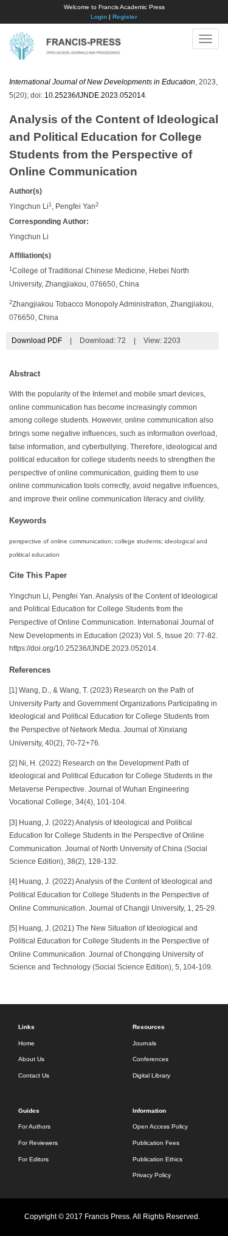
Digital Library (151, 1075)
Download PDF (37, 340)
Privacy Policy (152, 1175)
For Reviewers (38, 1142)
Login (99, 16)
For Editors (33, 1159)
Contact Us (33, 1075)
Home (26, 1043)
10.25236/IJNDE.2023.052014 (94, 95)
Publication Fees (156, 1142)
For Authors (34, 1126)
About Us (31, 1059)
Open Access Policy (160, 1126)
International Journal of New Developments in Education (102, 82)
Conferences (150, 1059)
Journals (144, 1043)
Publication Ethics (157, 1159)
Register (124, 16)
